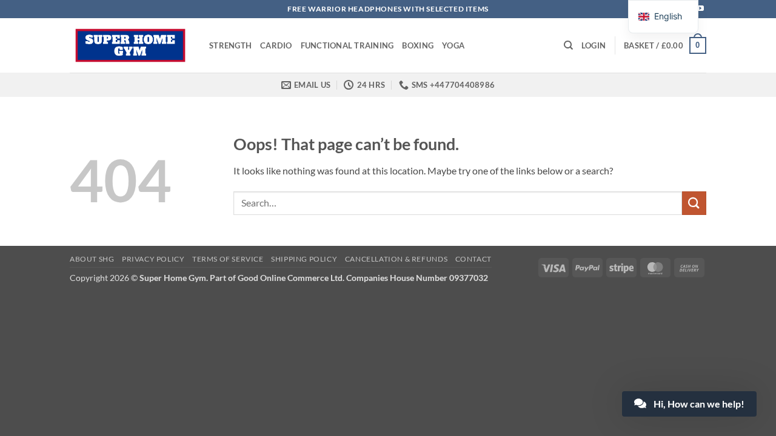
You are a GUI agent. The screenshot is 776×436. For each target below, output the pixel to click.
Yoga (453, 45)
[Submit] (694, 203)
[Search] (568, 45)
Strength (230, 45)
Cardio (276, 45)
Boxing (417, 45)
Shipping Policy (304, 258)
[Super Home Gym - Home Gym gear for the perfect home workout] (130, 45)
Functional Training (347, 45)
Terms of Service (228, 258)
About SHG (92, 258)
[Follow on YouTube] (700, 9)
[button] (593, 45)
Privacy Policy (153, 258)
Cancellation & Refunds (396, 258)
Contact (473, 258)
